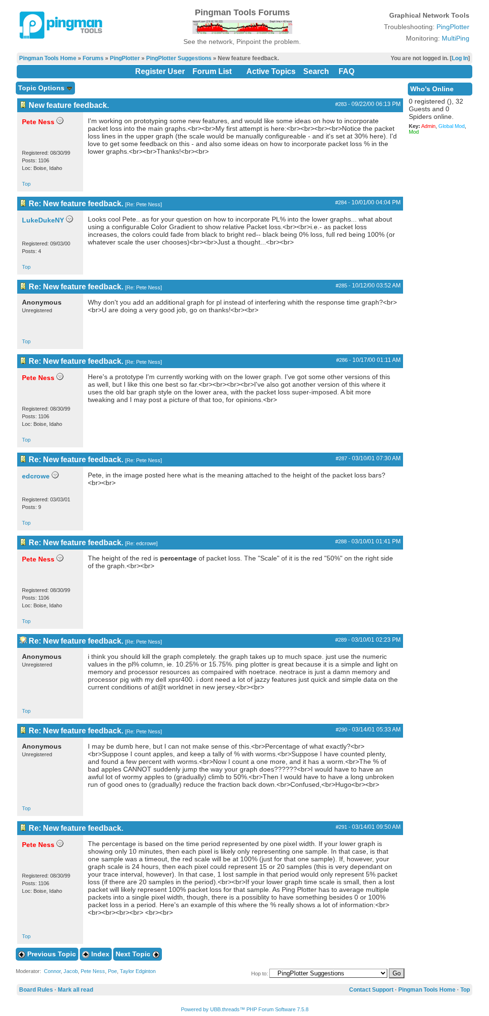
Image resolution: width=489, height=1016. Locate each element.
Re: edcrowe (141, 543)
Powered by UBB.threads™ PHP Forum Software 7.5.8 (244, 1009)
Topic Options (42, 88)
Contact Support (371, 989)
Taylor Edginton (138, 971)
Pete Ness (93, 971)
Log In (460, 58)
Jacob (71, 971)
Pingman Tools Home (47, 58)
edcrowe (36, 476)
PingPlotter (452, 27)
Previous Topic (50, 954)
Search (316, 71)
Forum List (212, 71)
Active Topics (271, 71)
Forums (93, 58)
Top (26, 184)
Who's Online (432, 89)
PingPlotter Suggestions (179, 58)
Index (99, 954)
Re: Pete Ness (143, 204)
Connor (52, 971)
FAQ (346, 71)
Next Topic (134, 954)
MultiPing (455, 38)
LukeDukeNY (43, 220)
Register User (160, 71)
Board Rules (36, 989)
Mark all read (75, 989)
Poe (112, 971)
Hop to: (259, 973)
